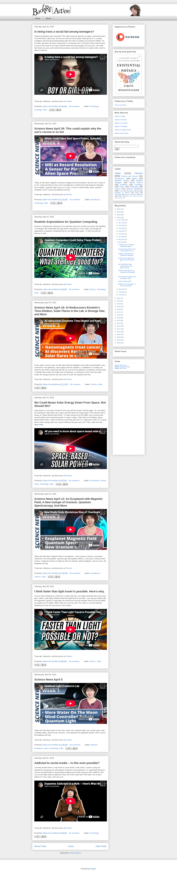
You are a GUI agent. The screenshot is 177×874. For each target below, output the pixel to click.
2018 (118, 309)
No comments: (74, 106)
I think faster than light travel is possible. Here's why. (69, 591)
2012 (118, 326)
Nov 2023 (122, 222)
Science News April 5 (48, 679)
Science (94, 384)
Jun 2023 (122, 236)
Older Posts (101, 846)
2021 (118, 301)
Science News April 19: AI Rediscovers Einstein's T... (126, 259)
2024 (118, 214)
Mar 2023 (122, 289)
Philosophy (134, 187)
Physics (93, 289)
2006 (118, 343)
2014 (118, 320)
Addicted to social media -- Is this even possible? (67, 763)
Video (45, 110)
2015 (118, 318)
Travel (121, 191)
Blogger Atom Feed (121, 365)
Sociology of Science (122, 192)
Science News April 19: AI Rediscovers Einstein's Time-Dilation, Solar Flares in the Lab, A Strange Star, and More (69, 311)
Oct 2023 (122, 225)
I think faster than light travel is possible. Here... (127, 277)
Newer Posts (40, 846)
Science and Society (129, 176)
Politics (120, 196)
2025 (118, 212)
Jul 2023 (121, 234)
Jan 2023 (122, 295)
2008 (118, 337)
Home (37, 18)
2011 (118, 329)
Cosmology (138, 185)
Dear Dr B (129, 196)
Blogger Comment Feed (122, 367)
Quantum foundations (134, 189)
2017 (118, 312)
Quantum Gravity (122, 180)
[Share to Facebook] (57, 110)
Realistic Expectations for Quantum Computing (65, 221)
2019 (118, 306)
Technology (38, 203)
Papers (134, 178)
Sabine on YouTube (121, 119)
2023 (118, 217)
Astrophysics (95, 200)
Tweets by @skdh (120, 105)
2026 (118, 209)
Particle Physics (136, 183)
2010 (118, 331)
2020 (118, 304)
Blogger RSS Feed (120, 368)
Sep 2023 (122, 228)
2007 (118, 340)
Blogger (93, 869)
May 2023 (122, 239)
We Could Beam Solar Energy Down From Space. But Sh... (125, 265)
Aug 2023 (122, 231)
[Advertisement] (129, 414)
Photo (137, 192)
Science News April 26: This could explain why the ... (127, 250)
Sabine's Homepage (121, 126)
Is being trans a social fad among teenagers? (64, 31)
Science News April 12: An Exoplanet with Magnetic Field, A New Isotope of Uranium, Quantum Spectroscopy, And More (68, 502)
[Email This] (50, 110)
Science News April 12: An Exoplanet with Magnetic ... (126, 272)
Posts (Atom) (76, 853)
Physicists (118, 194)
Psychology (94, 106)
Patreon (69, 101)
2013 (118, 323)
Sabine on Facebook (121, 123)
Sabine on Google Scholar (123, 130)
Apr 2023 (122, 242)
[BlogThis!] (52, 110)
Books (121, 187)
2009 (118, 334)
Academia (124, 185)
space (46, 748)
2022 (118, 298)
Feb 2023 (122, 292)
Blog (138, 191)
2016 (118, 315)
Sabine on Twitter (120, 116)
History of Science (130, 194)
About (48, 18)
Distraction (130, 191)
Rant (141, 194)
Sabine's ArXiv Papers (122, 133)
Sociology (38, 110)
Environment (94, 481)
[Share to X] (55, 110)
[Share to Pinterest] (60, 110)
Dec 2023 (122, 220)
